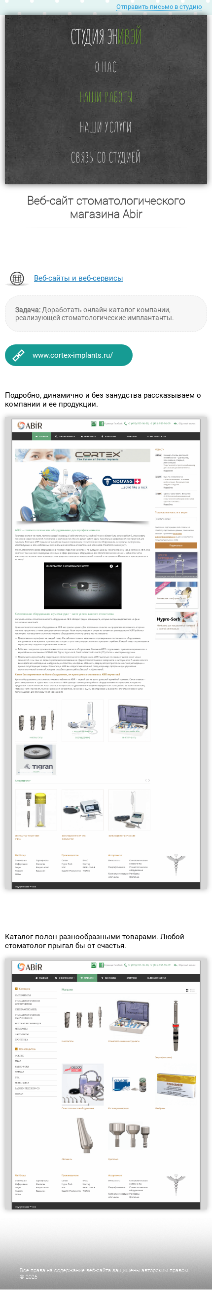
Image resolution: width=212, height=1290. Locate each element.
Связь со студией (106, 157)
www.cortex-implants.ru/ (73, 355)
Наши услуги (105, 127)
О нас (106, 66)
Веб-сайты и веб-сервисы (78, 278)
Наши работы (106, 96)
